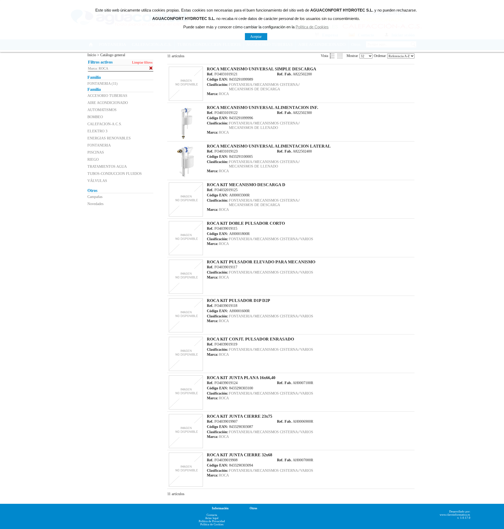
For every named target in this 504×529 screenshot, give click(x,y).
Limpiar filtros (142, 62)
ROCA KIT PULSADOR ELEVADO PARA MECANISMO (261, 262)
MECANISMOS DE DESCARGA (254, 89)
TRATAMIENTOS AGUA (107, 166)
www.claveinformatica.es (455, 514)
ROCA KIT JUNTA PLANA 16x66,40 (241, 377)
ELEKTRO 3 (97, 131)
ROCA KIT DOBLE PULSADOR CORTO (246, 223)
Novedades (95, 204)
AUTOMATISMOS (102, 110)
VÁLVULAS (97, 181)
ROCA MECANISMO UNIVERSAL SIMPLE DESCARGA (261, 69)
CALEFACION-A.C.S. (104, 124)
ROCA (224, 94)
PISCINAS (95, 152)
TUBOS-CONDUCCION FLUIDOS (114, 173)
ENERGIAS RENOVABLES (109, 138)
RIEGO (93, 159)
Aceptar (256, 36)
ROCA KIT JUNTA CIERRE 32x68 (239, 455)
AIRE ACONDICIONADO (107, 103)
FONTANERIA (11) (102, 83)
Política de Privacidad (212, 521)
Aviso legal (211, 518)
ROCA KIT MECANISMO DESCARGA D (246, 184)
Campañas (94, 197)
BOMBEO (95, 117)
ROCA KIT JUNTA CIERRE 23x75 (239, 416)
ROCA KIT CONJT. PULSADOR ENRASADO (250, 339)
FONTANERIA (99, 145)
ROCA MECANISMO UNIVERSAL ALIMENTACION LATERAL (269, 146)
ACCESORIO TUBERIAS (107, 95)
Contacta (212, 514)
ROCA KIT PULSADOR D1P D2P (238, 300)
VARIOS (306, 239)
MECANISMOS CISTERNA (276, 84)
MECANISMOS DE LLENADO (253, 127)
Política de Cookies (211, 524)
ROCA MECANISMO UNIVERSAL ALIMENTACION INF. (262, 107)
